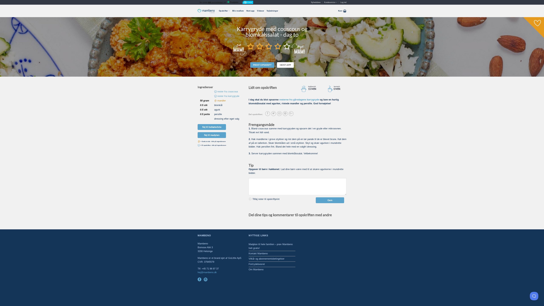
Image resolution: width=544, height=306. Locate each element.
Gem (330, 200)
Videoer (260, 11)
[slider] (268, 46)
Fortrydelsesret (257, 264)
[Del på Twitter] (273, 113)
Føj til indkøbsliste (211, 127)
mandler (221, 100)
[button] (342, 11)
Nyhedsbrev (316, 2)
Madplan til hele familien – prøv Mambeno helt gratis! (271, 246)
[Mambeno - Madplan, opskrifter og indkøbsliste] (206, 10)
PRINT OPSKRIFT (262, 65)
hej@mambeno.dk (207, 272)
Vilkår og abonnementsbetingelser (266, 258)
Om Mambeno (256, 269)
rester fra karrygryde (228, 96)
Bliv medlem (238, 11)
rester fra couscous (227, 91)
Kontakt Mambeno (258, 253)
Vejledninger (272, 11)
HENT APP (285, 65)
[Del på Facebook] (267, 113)
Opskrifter (223, 11)
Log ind (343, 2)
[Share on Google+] (291, 113)
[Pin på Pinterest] (285, 113)
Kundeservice (329, 2)
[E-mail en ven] (279, 113)
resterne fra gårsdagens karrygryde (299, 99)
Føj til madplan (211, 135)
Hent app (250, 11)
